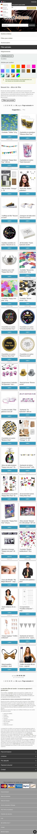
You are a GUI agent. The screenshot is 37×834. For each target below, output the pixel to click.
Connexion (33, 2)
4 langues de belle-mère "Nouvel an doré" (27, 216)
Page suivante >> (27, 105)
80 (21, 675)
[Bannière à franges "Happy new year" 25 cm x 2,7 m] (9, 539)
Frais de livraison (6, 752)
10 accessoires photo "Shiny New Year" (26, 494)
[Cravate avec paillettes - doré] (27, 569)
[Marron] (28, 71)
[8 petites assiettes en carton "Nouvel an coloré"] (9, 233)
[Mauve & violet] (2, 71)
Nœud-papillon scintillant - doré (6, 665)
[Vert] (18, 71)
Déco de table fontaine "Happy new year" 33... (8, 466)
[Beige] (7, 66)
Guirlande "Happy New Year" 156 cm (9, 161)
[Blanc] (2, 66)
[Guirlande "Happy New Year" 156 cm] (9, 150)
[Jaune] (13, 66)
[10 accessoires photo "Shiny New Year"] (27, 483)
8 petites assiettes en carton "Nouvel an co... (8, 244)
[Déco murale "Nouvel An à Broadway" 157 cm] (27, 511)
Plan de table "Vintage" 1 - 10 (9, 189)
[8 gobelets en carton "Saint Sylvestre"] (27, 150)
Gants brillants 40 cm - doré (8, 608)
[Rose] (28, 66)
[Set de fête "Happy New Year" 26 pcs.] (9, 511)
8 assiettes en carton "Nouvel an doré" (26, 355)
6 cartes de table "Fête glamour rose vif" (8, 410)
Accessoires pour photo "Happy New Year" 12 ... (9, 494)
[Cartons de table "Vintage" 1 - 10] (27, 428)
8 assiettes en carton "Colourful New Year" (8, 328)
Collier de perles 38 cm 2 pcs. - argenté (27, 665)
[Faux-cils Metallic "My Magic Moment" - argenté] (9, 569)
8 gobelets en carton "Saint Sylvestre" (26, 161)
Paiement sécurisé (6, 765)
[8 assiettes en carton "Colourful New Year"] (9, 317)
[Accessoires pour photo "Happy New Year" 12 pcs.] (9, 483)
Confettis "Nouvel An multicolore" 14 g (26, 271)
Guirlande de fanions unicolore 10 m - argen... (27, 637)
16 (16, 105)
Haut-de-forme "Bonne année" (27, 383)
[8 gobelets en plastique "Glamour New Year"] (27, 122)
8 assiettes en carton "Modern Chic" (8, 439)
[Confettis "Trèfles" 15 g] (9, 122)
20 (17, 675)
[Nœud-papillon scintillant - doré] (9, 654)
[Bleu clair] (7, 71)
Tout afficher (4, 58)
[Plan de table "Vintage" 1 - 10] (9, 178)
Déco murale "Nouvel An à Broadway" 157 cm (27, 522)
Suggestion (16, 110)
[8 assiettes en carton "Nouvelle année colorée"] (27, 317)
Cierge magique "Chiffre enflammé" (9, 637)
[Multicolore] (18, 75)
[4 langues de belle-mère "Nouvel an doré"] (27, 205)
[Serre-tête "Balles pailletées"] (27, 178)
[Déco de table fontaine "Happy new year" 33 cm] (9, 455)
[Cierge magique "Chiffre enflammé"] (9, 626)
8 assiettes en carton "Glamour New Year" (8, 355)
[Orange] (18, 66)
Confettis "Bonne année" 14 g (25, 299)
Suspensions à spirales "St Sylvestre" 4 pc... (9, 383)
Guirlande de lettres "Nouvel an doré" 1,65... (27, 466)
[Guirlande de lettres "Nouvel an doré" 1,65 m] (27, 455)
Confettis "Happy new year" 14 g (8, 299)
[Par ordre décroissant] (21, 110)
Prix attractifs (5, 760)
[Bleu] (13, 71)
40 (19, 675)
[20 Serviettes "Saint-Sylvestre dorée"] (27, 233)
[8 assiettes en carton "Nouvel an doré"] (27, 344)
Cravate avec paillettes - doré (27, 580)
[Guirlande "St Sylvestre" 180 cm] (27, 399)
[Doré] (13, 75)
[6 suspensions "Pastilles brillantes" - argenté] (27, 597)
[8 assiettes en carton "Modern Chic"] (9, 428)
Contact (3, 769)
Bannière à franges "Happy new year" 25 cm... (8, 551)
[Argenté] (7, 75)
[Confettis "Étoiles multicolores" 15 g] (27, 539)
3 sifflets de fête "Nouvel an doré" (9, 216)
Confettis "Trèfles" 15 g (9, 132)
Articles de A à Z (7, 56)
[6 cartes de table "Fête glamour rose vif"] (9, 399)
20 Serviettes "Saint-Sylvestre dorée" (26, 244)
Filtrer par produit (8, 100)
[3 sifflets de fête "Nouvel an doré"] (9, 205)
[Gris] (23, 71)
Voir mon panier (31, 8)
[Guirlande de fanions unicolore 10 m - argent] (27, 626)
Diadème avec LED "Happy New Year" (7, 271)
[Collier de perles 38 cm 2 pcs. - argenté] (27, 654)
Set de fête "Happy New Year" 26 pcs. (9, 522)
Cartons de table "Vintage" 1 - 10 (25, 439)
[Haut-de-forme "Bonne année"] (27, 372)
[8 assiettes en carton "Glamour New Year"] (9, 344)
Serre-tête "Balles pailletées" (25, 189)
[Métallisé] (2, 75)
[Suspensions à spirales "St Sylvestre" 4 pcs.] (9, 372)
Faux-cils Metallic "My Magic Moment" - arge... (9, 580)
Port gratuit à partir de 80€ (18, 4)
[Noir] (33, 71)
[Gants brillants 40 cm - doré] (9, 597)
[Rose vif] (33, 66)
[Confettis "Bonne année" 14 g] (27, 288)
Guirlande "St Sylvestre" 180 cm (25, 410)
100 (24, 675)
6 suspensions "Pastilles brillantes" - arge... (26, 608)
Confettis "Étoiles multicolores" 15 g (25, 550)
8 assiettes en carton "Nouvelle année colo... (27, 328)
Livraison (3, 756)
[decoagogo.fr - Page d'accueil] (18, 16)
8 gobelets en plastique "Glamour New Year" (27, 133)
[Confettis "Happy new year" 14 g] (9, 288)
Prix (24, 110)
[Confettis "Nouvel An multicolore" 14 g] (27, 260)
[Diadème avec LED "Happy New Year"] (9, 260)
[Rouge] (23, 66)
